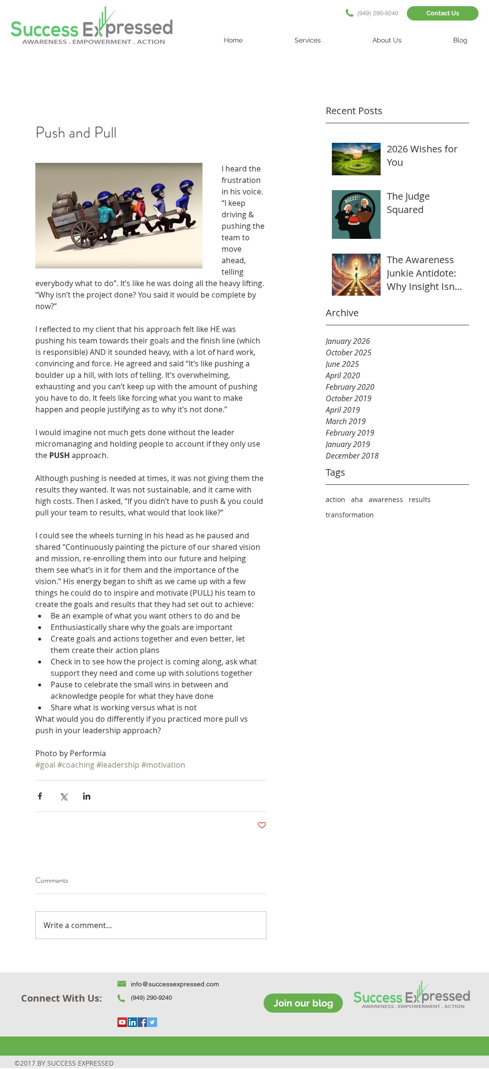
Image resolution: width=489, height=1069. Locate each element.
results (420, 499)
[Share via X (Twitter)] (63, 796)
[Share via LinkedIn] (86, 796)
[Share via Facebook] (39, 796)
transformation (350, 514)
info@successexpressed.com (175, 984)
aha (357, 499)
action (335, 499)
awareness (386, 499)
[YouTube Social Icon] (122, 1022)
